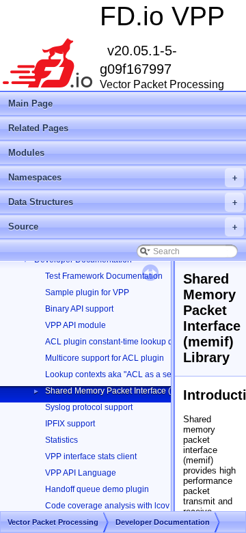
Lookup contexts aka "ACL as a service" (118, 374)
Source (122, 226)
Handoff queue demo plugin (97, 489)
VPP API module (75, 325)
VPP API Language (80, 473)
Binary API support (79, 309)
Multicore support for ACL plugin (104, 358)
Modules (26, 153)
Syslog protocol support (89, 407)
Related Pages (38, 128)
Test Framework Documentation (104, 276)
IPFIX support (70, 423)
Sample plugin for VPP (87, 292)
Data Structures (122, 202)
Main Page (30, 103)
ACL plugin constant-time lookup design (119, 341)
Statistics (61, 440)
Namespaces (122, 177)
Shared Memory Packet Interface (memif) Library (134, 391)
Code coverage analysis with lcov (107, 505)
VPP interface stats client (91, 456)
